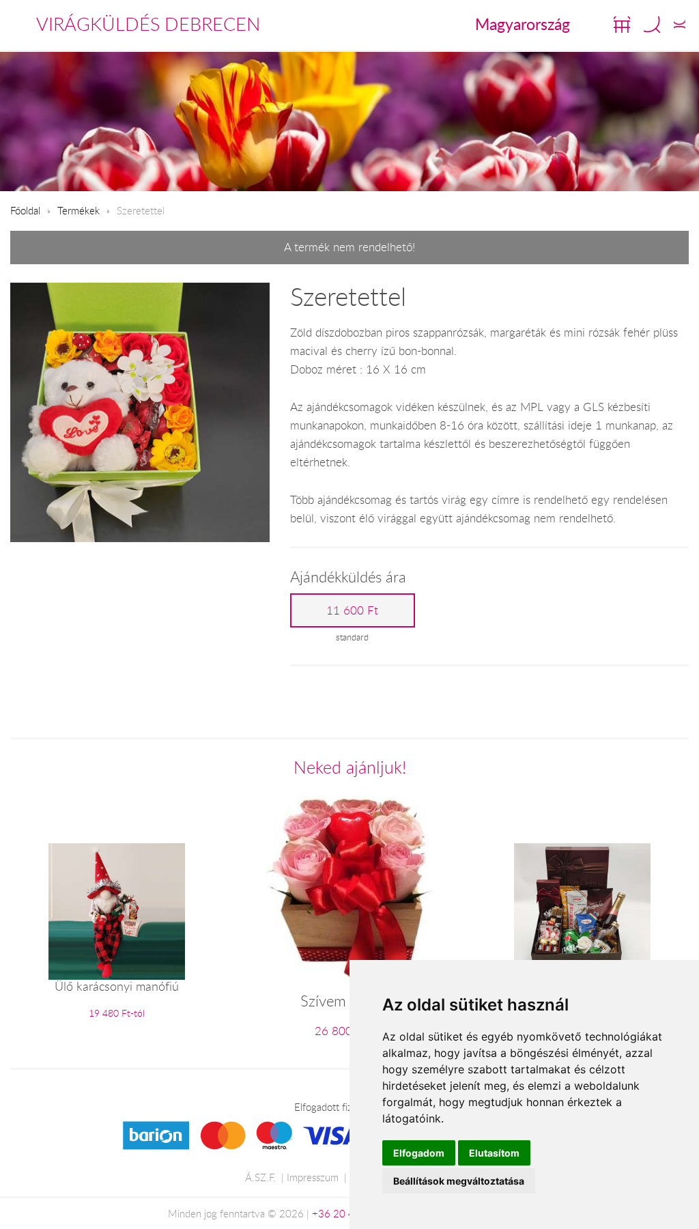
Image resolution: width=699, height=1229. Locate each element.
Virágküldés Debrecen (148, 24)
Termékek (78, 210)
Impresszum (313, 1177)
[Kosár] (622, 24)
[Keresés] (652, 24)
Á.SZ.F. (260, 1177)
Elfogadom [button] (418, 1153)
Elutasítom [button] (494, 1153)
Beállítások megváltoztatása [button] (458, 1181)
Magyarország (522, 24)
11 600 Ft (352, 610)
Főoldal (25, 210)
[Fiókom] (679, 24)
